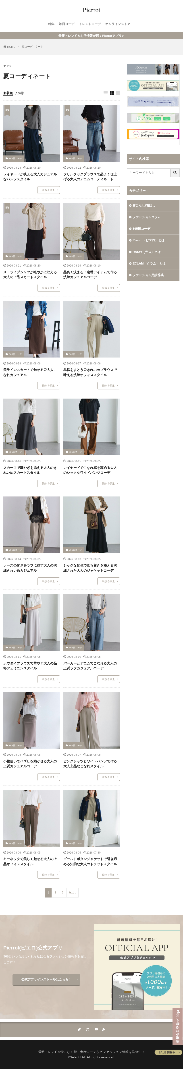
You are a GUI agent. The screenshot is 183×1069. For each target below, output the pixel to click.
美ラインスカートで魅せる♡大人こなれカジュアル (30, 372)
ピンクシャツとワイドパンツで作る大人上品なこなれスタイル (90, 763)
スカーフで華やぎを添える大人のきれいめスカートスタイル (30, 470)
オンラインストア (117, 24)
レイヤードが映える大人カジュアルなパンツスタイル (30, 176)
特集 (51, 24)
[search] (175, 172)
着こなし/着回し (144, 205)
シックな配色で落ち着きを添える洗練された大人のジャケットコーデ (90, 567)
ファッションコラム (147, 217)
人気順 (19, 93)
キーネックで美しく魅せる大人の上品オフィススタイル (30, 861)
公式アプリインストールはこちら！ (46, 979)
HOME (11, 46)
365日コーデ (15, 158)
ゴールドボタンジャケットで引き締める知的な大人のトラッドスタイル (90, 861)
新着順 (8, 93)
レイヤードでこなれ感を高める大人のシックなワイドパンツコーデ (90, 470)
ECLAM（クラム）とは (149, 263)
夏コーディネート (32, 46)
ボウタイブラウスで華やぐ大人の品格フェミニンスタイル (30, 665)
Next (71, 892)
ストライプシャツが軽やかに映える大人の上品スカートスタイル (30, 274)
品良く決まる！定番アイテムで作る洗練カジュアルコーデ (90, 274)
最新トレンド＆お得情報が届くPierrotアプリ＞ (91, 35)
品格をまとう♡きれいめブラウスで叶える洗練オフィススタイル (90, 372)
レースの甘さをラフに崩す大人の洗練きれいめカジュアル (30, 567)
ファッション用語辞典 (148, 275)
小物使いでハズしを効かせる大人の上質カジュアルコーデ (30, 763)
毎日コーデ (67, 24)
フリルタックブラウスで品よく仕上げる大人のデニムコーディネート (90, 176)
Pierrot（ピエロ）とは (148, 240)
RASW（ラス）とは (147, 252)
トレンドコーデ (90, 24)
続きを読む (48, 190)
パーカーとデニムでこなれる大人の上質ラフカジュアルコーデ (90, 665)
